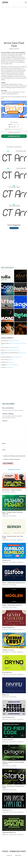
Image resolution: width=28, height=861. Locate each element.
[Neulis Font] (7, 276)
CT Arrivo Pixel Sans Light (15, 159)
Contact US (9, 855)
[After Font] (7, 302)
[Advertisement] (14, 26)
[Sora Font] (7, 328)
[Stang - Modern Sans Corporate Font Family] (14, 776)
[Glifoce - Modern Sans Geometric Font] (14, 573)
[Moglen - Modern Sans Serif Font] (14, 596)
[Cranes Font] (20, 276)
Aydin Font (10, 362)
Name (4, 443)
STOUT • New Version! (13, 364)
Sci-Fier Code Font (7, 739)
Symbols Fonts (20, 540)
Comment (5, 420)
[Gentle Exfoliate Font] (14, 618)
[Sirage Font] (20, 302)
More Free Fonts (14, 469)
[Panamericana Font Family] (20, 328)
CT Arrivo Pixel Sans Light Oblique (15, 195)
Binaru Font (5, 695)
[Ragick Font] (20, 289)
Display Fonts (5, 516)
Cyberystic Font (6, 810)
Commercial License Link (14, 132)
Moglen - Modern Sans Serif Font (12, 605)
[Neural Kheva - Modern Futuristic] (14, 480)
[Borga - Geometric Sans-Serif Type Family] (14, 527)
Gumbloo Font (6, 560)
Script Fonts (13, 492)
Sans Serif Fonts (14, 7)
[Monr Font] (7, 315)
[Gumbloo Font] (14, 551)
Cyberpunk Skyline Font (9, 832)
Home (2, 7)
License (8, 129)
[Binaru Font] (14, 685)
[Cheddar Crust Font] (14, 640)
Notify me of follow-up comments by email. (14, 456)
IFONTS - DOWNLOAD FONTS (14, 851)
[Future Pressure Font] (14, 708)
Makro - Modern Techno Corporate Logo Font (12, 513)
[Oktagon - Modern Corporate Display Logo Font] (14, 752)
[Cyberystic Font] (14, 800)
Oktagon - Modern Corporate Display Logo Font (13, 762)
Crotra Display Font (16, 357)
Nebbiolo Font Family (14, 340)
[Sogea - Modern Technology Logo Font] (7, 289)
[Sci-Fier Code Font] (14, 730)
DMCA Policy (18, 855)
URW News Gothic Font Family (12, 350)
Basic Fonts (7, 7)
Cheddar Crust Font (8, 650)
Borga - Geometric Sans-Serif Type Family (12, 537)
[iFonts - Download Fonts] (6, 2)
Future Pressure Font (8, 717)
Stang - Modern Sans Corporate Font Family (13, 786)
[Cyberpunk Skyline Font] (14, 823)
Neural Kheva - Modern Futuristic (11, 490)
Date (11, 124)
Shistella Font (9, 367)
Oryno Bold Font (7, 672)
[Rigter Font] (20, 315)
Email (4, 449)
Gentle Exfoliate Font (8, 627)
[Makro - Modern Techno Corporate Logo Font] (14, 503)
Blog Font (11, 359)
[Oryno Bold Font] (14, 663)
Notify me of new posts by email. (12, 459)
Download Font (14, 136)
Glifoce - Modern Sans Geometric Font (13, 582)
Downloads (13, 126)
